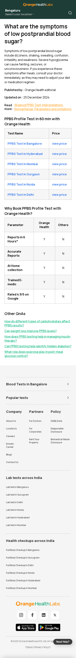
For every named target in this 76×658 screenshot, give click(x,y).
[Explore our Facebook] (32, 615)
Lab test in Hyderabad (18, 517)
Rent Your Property (34, 441)
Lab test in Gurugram (17, 494)
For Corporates (35, 430)
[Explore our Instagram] (21, 615)
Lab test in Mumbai (16, 525)
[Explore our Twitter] (55, 615)
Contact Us (12, 462)
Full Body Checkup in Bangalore (22, 550)
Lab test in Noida (15, 509)
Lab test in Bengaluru (17, 487)
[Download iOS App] (27, 628)
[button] (70, 13)
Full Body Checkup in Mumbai (21, 588)
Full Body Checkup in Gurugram (22, 557)
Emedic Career (10, 445)
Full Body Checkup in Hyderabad (23, 580)
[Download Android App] (49, 628)
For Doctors (35, 421)
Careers (10, 436)
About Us (11, 421)
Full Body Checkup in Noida (20, 572)
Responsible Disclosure (57, 430)
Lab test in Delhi (14, 502)
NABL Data (56, 421)
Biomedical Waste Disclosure (60, 441)
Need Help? (62, 641)
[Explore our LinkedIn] (43, 615)
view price (59, 144)
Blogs (9, 454)
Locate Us (11, 428)
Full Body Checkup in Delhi (20, 565)
